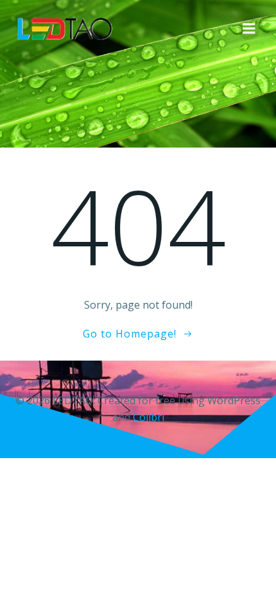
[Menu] (249, 29)
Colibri (148, 417)
